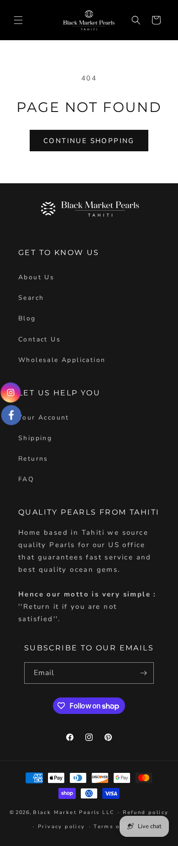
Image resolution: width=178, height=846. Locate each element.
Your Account (43, 417)
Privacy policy (61, 826)
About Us (36, 277)
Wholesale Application (61, 360)
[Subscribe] (143, 673)
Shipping (35, 438)
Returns (33, 458)
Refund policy (145, 812)
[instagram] (11, 392)
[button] (18, 20)
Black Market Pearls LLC (73, 812)
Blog (27, 318)
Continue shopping (89, 140)
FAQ (26, 479)
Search (31, 297)
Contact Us (39, 339)
